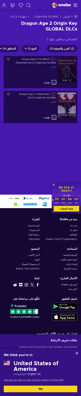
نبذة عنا (73, 225)
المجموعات (34, 230)
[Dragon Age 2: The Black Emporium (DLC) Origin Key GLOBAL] (40, 72)
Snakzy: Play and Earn (28, 269)
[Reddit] (15, 284)
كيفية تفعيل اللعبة (69, 259)
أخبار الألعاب (34, 255)
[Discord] (21, 284)
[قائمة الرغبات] (21, 5)
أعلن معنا (73, 289)
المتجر (66, 16)
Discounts (34, 239)
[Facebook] (38, 284)
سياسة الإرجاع (70, 269)
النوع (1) (32, 48)
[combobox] (27, 5)
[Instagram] (26, 284)
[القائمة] (76, 5)
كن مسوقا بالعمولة (31, 264)
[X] (32, 284)
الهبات (37, 259)
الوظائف (73, 235)
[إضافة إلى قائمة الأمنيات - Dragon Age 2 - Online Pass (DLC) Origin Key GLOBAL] (8, 95)
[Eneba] (61, 5)
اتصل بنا (73, 230)
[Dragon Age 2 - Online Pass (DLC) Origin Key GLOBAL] (40, 107)
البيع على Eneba (69, 284)
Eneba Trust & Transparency (61, 239)
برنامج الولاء (34, 235)
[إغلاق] (77, 353)
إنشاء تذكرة (71, 264)
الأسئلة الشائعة (70, 255)
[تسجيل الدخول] (4, 5)
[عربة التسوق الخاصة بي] (12, 5)
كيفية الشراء (34, 225)
